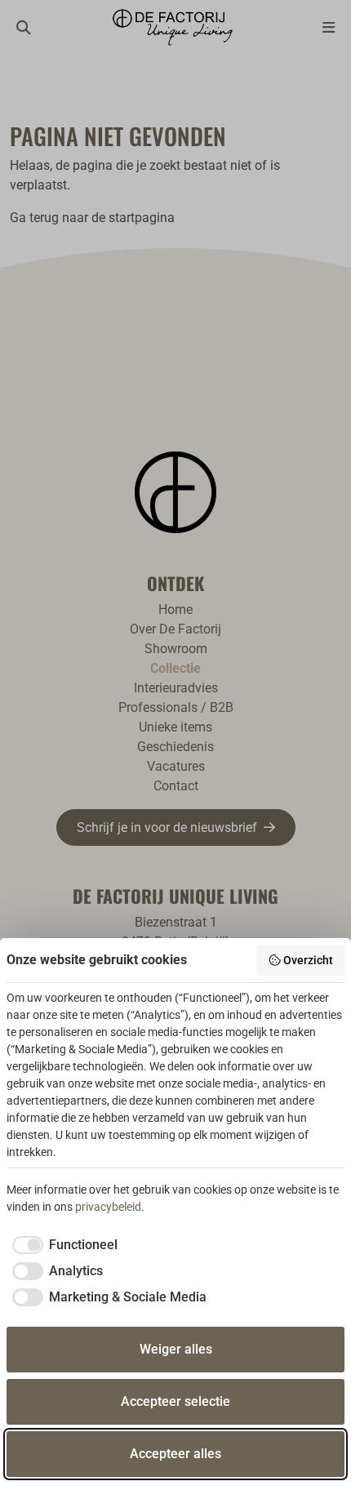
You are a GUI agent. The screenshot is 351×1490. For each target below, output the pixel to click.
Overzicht (308, 960)
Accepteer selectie (175, 1401)
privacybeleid (108, 1206)
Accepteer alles (175, 1453)
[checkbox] (62, 1245)
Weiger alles (176, 1349)
